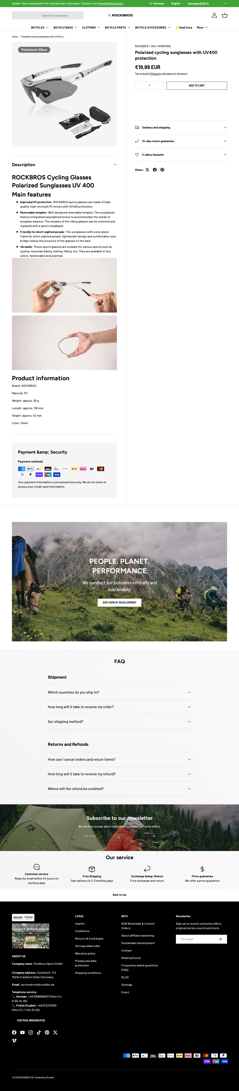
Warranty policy (85, 953)
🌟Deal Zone (184, 27)
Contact (126, 950)
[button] (181, 97)
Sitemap (126, 984)
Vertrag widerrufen (31, 1020)
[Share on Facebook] (155, 169)
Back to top (119, 894)
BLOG (125, 977)
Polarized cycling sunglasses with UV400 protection (43, 36)
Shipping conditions (88, 972)
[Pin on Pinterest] (162, 169)
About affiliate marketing (137, 935)
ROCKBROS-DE (27, 1077)
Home (15, 36)
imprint (80, 923)
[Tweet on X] (147, 169)
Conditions (82, 931)
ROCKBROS (141, 46)
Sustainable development (138, 943)
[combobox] (47, 15)
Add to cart (197, 85)
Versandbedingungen (110, 3)
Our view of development (119, 602)
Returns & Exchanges (89, 938)
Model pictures (131, 958)
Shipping (155, 73)
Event (125, 992)
